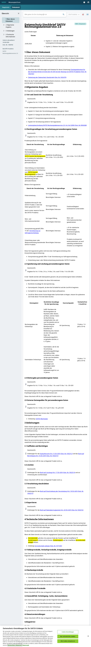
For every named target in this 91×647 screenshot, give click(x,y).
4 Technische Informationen (10, 36)
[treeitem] (10, 20)
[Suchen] (63, 14)
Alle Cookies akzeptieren (68, 641)
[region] (45, 636)
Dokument (16, 7)
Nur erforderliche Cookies (67, 636)
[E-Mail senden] (87, 14)
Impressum (25, 645)
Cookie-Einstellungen (68, 632)
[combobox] (43, 14)
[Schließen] (88, 636)
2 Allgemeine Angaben (10, 26)
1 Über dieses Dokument (10, 20)
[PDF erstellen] (83, 14)
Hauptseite (5, 7)
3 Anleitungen (10, 31)
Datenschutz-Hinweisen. (15, 645)
